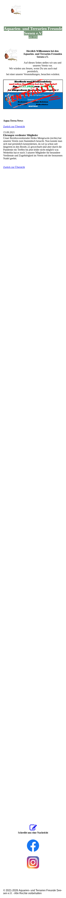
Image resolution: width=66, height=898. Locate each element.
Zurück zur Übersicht (14, 126)
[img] (16, 10)
